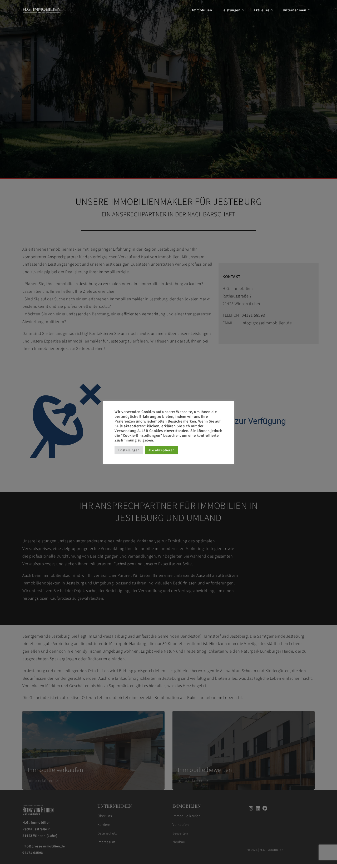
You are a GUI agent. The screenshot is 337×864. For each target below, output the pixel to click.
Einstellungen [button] (129, 450)
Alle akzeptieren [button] (161, 450)
